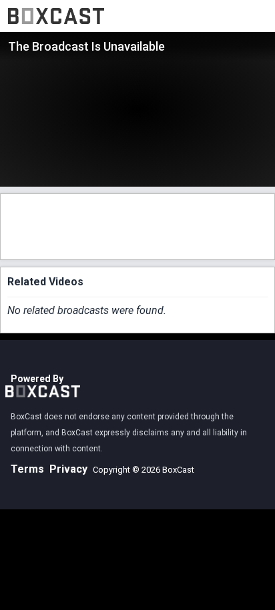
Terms (27, 469)
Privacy (68, 469)
